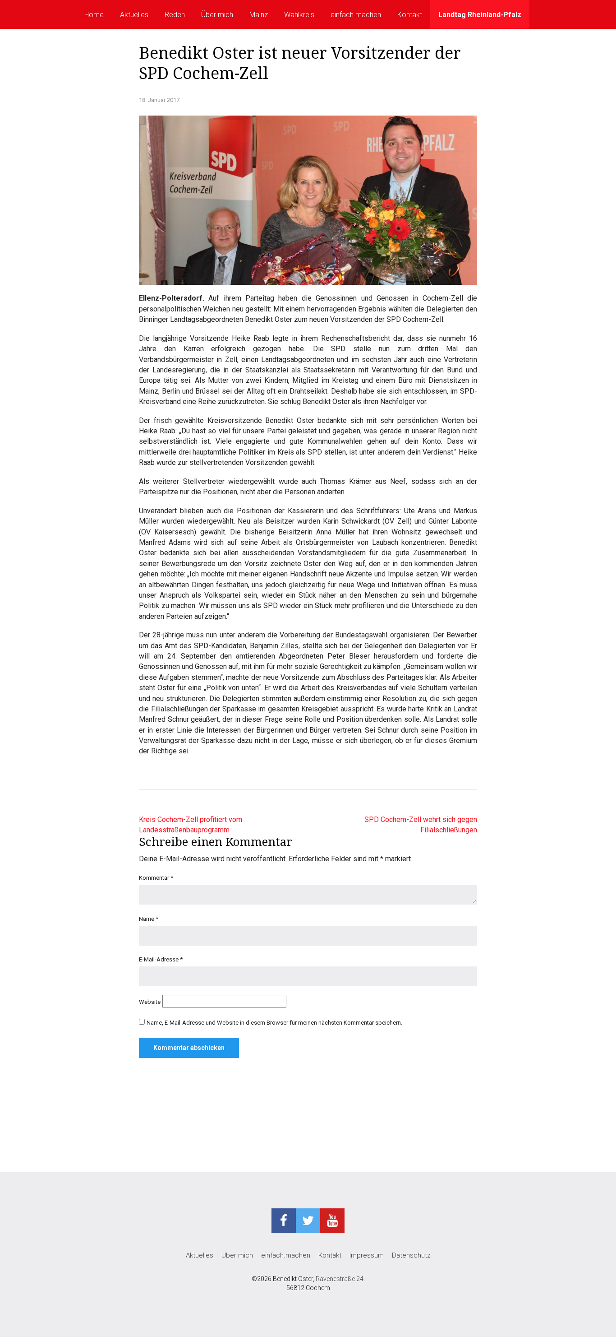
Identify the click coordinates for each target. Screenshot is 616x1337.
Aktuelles (134, 14)
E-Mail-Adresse (161, 959)
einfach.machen (356, 14)
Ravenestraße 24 (339, 1278)
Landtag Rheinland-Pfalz (479, 14)
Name (148, 918)
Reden (175, 14)
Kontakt (409, 14)
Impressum (366, 1255)
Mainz (258, 14)
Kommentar (156, 877)
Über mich (217, 14)
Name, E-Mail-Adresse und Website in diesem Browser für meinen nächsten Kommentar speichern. (274, 1022)
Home (94, 14)
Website (150, 1001)
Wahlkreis (299, 14)
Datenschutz (411, 1255)
